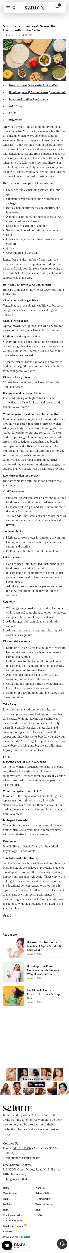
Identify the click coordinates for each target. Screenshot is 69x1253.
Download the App (13, 1237)
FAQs (38, 1215)
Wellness (7, 1204)
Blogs (38, 1209)
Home (6, 1188)
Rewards (8, 1231)
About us (40, 1188)
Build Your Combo (13, 1226)
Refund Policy (43, 1198)
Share (10, 915)
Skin (5, 1198)
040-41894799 (22, 1148)
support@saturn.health (25, 1157)
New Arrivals (10, 1193)
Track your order (12, 1215)
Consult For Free (12, 1220)
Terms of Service (44, 1204)
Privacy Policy (43, 1193)
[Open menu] (7, 7)
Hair (5, 1209)
